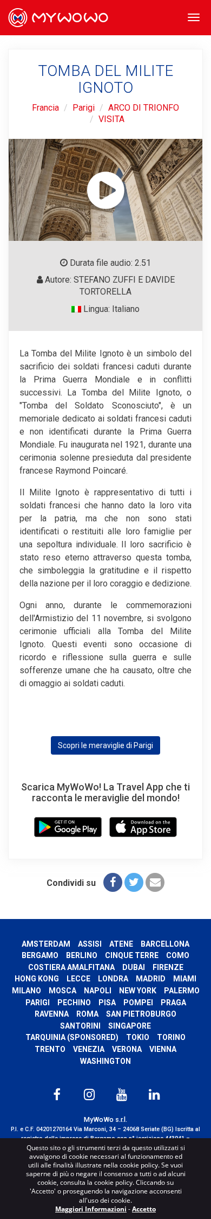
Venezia (88, 1049)
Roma (87, 1014)
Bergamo (40, 955)
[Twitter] (133, 882)
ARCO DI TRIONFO (143, 108)
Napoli (97, 990)
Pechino (74, 1002)
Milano (26, 990)
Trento (50, 1049)
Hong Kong (37, 978)
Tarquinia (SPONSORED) (71, 1037)
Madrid (151, 978)
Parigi (83, 108)
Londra (113, 978)
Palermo (182, 990)
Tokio (137, 1037)
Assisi (90, 944)
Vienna (162, 1049)
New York (137, 990)
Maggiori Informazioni (91, 1209)
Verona (127, 1049)
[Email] (155, 882)
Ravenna (52, 1014)
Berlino (81, 955)
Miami (184, 978)
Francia (45, 108)
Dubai (133, 967)
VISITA (111, 119)
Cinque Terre (132, 955)
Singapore (129, 1026)
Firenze (168, 967)
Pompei (138, 1002)
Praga (173, 1002)
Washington (105, 1061)
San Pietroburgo (141, 1014)
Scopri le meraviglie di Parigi (105, 745)
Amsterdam (46, 944)
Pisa (107, 1002)
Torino (171, 1037)
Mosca (62, 990)
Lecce (78, 978)
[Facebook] (112, 882)
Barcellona (165, 944)
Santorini (80, 1026)
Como (177, 955)
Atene (121, 944)
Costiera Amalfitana (71, 967)
